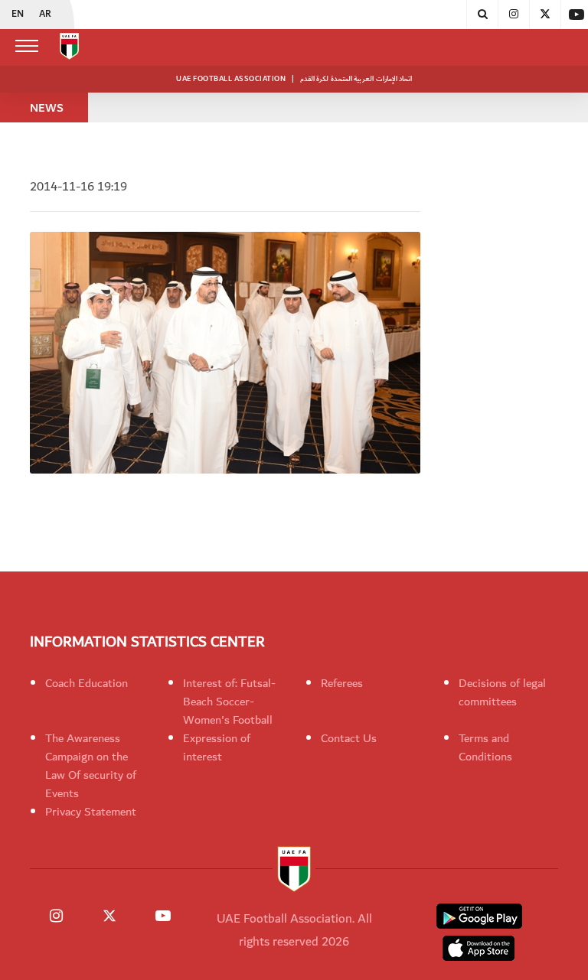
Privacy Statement (90, 812)
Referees (342, 683)
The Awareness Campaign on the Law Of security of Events (90, 765)
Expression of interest (216, 747)
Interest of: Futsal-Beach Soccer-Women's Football (229, 701)
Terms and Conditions (485, 747)
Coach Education (86, 683)
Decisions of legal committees (502, 692)
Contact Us (349, 738)
